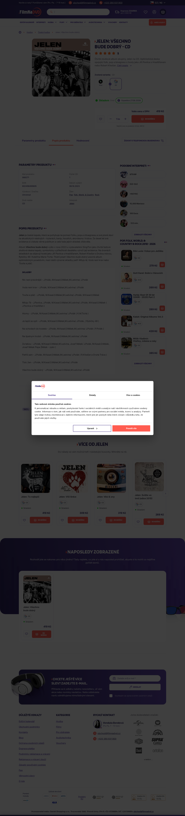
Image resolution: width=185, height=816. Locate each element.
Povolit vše (131, 428)
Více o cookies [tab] (133, 395)
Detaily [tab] (92, 395)
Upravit (90, 428)
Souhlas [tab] (52, 395)
